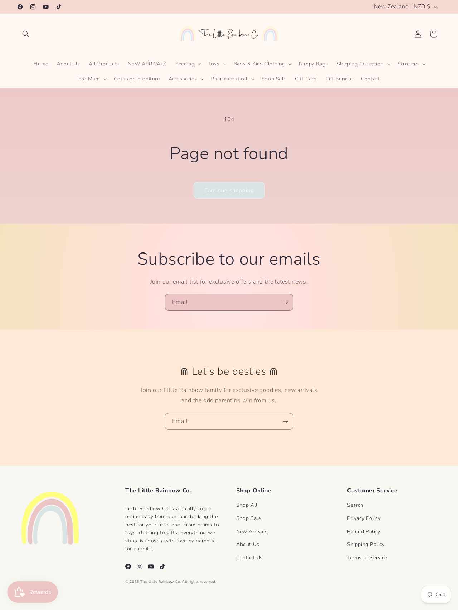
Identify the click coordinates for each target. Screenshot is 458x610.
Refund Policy (363, 531)
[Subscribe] (285, 302)
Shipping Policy (366, 544)
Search (355, 505)
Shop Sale (248, 518)
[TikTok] (162, 566)
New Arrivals (252, 531)
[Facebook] (128, 566)
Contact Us (249, 557)
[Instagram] (139, 566)
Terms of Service (367, 557)
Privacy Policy (363, 518)
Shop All (247, 505)
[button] (26, 34)
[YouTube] (151, 566)
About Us (247, 544)
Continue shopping (229, 190)
